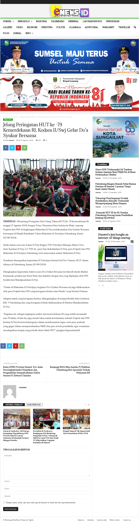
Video (19, 27)
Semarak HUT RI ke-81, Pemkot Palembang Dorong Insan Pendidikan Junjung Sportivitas (114, 215)
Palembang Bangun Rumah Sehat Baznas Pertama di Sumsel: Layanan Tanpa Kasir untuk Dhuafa (115, 186)
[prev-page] (85, 404)
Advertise (36, 2)
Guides (27, 2)
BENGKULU (24, 21)
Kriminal (73, 21)
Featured (102, 270)
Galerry (7, 27)
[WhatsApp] (24, 147)
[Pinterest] (18, 147)
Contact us (127, 520)
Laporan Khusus (92, 21)
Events (20, 2)
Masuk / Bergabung (9, 2)
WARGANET (108, 27)
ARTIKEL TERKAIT (14, 404)
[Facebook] (122, 2)
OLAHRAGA (75, 27)
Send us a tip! (101, 520)
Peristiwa (46, 27)
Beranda (6, 117)
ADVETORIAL (91, 27)
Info (28, 33)
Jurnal (17, 33)
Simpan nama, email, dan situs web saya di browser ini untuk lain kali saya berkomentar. (41, 503)
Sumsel (7, 21)
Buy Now (44, 2)
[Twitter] (131, 2)
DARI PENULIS (34, 404)
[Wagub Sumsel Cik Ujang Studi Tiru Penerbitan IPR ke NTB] (76, 419)
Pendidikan (112, 21)
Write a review (115, 520)
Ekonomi (32, 27)
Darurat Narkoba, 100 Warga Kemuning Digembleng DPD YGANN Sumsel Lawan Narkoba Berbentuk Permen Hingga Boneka (16, 435)
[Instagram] (126, 2)
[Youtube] (135, 2)
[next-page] (88, 404)
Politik (60, 27)
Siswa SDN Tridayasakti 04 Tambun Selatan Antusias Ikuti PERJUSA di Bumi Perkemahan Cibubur (115, 172)
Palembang (57, 21)
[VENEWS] (69, 11)
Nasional (41, 21)
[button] (135, 27)
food (6, 33)
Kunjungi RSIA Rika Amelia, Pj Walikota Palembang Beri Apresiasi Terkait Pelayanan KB (70, 370)
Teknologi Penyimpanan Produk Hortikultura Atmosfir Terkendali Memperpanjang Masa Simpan (112, 201)
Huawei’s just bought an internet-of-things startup (114, 236)
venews (11, 140)
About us (81, 520)
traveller (124, 27)
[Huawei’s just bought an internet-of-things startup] (116, 258)
